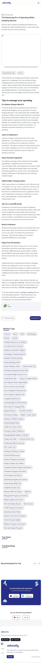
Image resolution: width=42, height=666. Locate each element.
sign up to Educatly (17, 283)
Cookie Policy (36, 656)
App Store (6, 639)
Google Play (16, 639)
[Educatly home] (6, 3)
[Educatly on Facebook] (2, 644)
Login (2, 648)
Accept (10, 656)
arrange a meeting (27, 292)
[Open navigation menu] (38, 3)
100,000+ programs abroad (27, 287)
